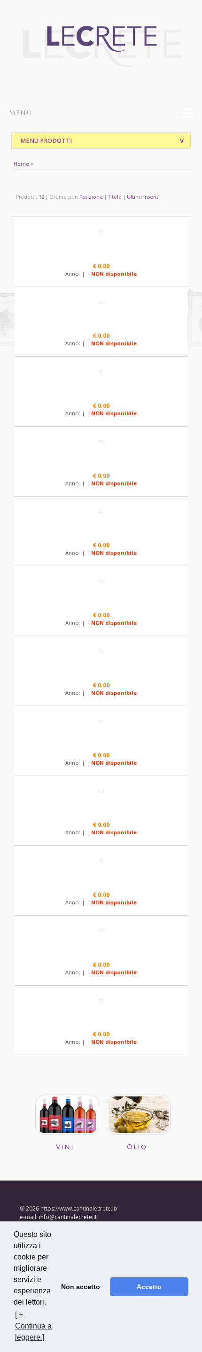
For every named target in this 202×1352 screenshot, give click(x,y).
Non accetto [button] (80, 1286)
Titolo (115, 197)
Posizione (91, 197)
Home (21, 164)
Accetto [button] (149, 1286)
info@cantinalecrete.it (68, 1217)
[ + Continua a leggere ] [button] (33, 1326)
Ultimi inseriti (143, 197)
